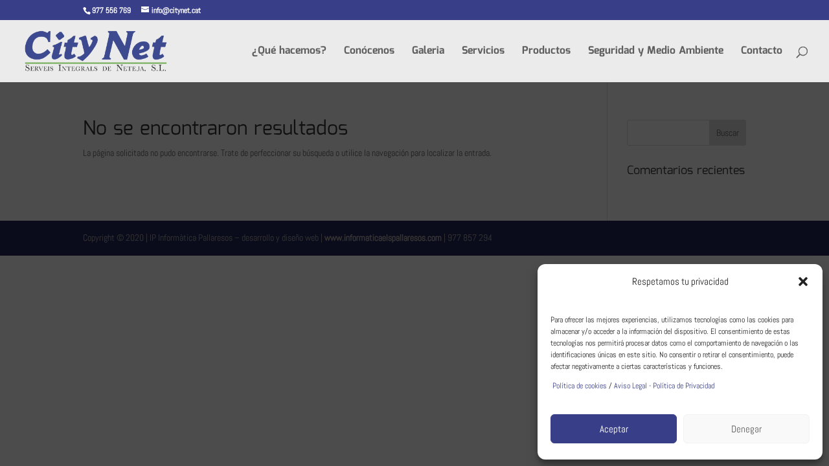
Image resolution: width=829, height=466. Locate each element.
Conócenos (369, 53)
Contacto (761, 53)
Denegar (746, 429)
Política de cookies (579, 386)
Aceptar (614, 429)
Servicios (483, 53)
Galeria (428, 53)
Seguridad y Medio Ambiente (655, 53)
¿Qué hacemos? (289, 53)
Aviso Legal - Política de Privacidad (664, 386)
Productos (546, 53)
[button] (803, 281)
